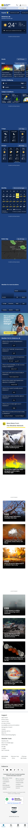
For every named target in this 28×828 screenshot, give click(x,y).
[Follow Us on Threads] (18, 770)
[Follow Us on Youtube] (11, 770)
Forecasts (21, 8)
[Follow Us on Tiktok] (14, 770)
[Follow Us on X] (22, 770)
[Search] (17, 5)
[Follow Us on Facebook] (3, 770)
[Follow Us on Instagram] (7, 770)
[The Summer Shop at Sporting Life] (23, 308)
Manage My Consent (6, 727)
